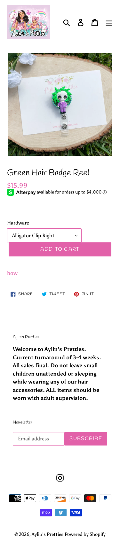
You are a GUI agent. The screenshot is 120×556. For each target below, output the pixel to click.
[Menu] (109, 22)
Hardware (18, 223)
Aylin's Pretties (47, 534)
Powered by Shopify (85, 534)
